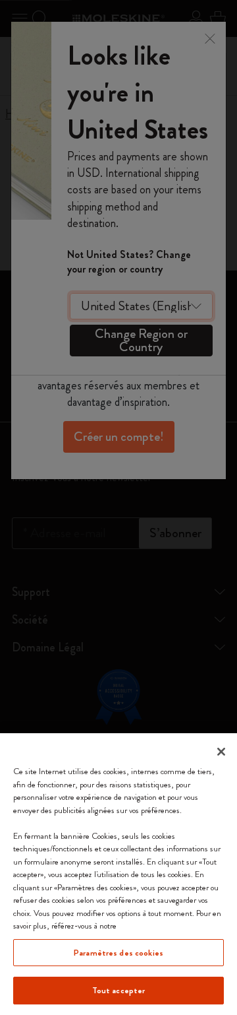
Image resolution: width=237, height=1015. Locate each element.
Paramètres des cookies (118, 952)
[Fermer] (221, 751)
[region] (118, 874)
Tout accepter (118, 990)
